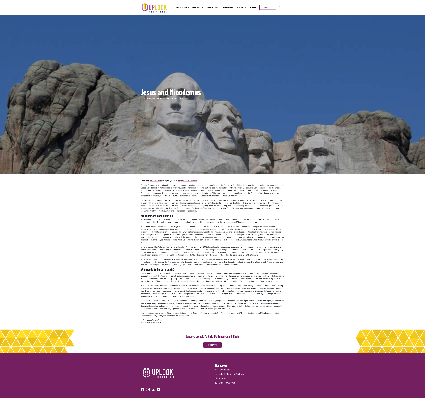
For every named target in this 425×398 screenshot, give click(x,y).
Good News (228, 7)
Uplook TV (241, 7)
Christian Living (212, 7)
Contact (267, 7)
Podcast (222, 378)
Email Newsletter (226, 383)
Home (143, 98)
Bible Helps (197, 7)
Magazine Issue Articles (156, 98)
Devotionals (224, 369)
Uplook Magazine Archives (231, 374)
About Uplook (182, 7)
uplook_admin (156, 181)
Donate (253, 7)
